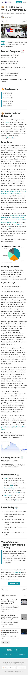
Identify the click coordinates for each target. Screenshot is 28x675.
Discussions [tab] (13, 595)
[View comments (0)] (9, 611)
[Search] (25, 595)
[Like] (2, 21)
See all (4, 642)
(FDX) (7, 122)
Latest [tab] (7, 595)
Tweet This (11, 138)
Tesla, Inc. (3, 634)
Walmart (19, 224)
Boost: (6, 478)
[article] (14, 605)
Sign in (24, 2)
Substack (6, 671)
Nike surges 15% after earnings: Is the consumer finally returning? (9, 617)
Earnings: (7, 495)
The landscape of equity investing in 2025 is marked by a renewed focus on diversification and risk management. (10, 606)
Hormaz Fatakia (9, 16)
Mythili (11, 609)
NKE (11, 485)
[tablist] (9, 595)
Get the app (22, 668)
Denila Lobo (13, 636)
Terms (11, 664)
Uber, (8, 227)
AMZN (18, 492)
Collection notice (18, 664)
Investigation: (9, 488)
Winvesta (17, 572)
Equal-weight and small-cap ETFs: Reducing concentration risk (9, 601)
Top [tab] (3, 595)
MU (16, 500)
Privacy (7, 664)
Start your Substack (10, 668)
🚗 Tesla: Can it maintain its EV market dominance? (9, 631)
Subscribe (19, 2)
